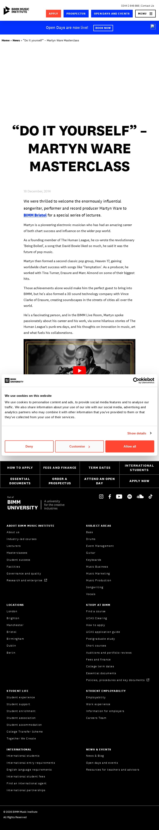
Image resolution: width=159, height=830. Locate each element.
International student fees (26, 776)
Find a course (96, 611)
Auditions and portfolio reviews (109, 652)
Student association (21, 718)
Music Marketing (98, 573)
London (12, 611)
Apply (53, 13)
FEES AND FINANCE (60, 468)
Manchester (15, 625)
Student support (18, 704)
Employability (96, 697)
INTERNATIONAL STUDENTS (139, 468)
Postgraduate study (100, 639)
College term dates (100, 666)
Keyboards (93, 560)
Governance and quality (24, 573)
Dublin (11, 645)
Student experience (21, 697)
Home (6, 40)
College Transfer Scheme (25, 731)
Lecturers (14, 546)
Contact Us (147, 5)
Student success (18, 560)
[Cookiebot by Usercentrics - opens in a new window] (136, 380)
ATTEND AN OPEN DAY (99, 481)
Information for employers (105, 711)
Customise (77, 446)
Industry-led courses (22, 539)
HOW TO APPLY (20, 468)
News (16, 40)
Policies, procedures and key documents (116, 680)
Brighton (13, 618)
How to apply (95, 625)
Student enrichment (21, 711)
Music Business (97, 566)
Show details (136, 433)
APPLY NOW (139, 481)
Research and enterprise (25, 580)
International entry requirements (31, 763)
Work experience (98, 704)
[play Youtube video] (79, 370)
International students (23, 755)
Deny (29, 446)
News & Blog (95, 755)
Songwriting (95, 587)
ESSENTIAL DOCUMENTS (20, 481)
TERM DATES (100, 468)
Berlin (11, 652)
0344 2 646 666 (130, 5)
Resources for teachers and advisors (113, 769)
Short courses (96, 645)
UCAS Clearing (96, 618)
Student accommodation (24, 725)
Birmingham (15, 639)
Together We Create (21, 738)
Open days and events (112, 13)
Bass (89, 532)
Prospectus (76, 13)
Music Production (98, 580)
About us (13, 532)
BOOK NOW (103, 28)
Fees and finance (98, 659)
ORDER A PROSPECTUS (60, 481)
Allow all (130, 446)
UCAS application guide (103, 632)
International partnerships (26, 790)
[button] (145, 13)
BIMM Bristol (35, 215)
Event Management (100, 546)
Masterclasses (17, 553)
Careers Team (96, 718)
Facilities (13, 566)
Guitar (90, 553)
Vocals (90, 594)
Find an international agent (27, 783)
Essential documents (101, 673)
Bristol (12, 632)
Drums (91, 539)
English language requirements (29, 769)
